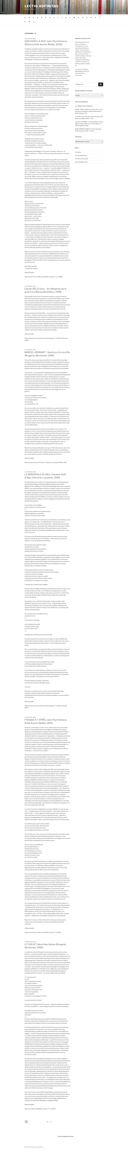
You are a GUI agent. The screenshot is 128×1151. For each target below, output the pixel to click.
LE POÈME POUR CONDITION (83, 106)
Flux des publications (81, 155)
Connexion (78, 152)
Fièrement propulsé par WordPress (34, 1147)
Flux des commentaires (81, 158)
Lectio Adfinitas (42, 6)
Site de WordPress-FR (81, 162)
